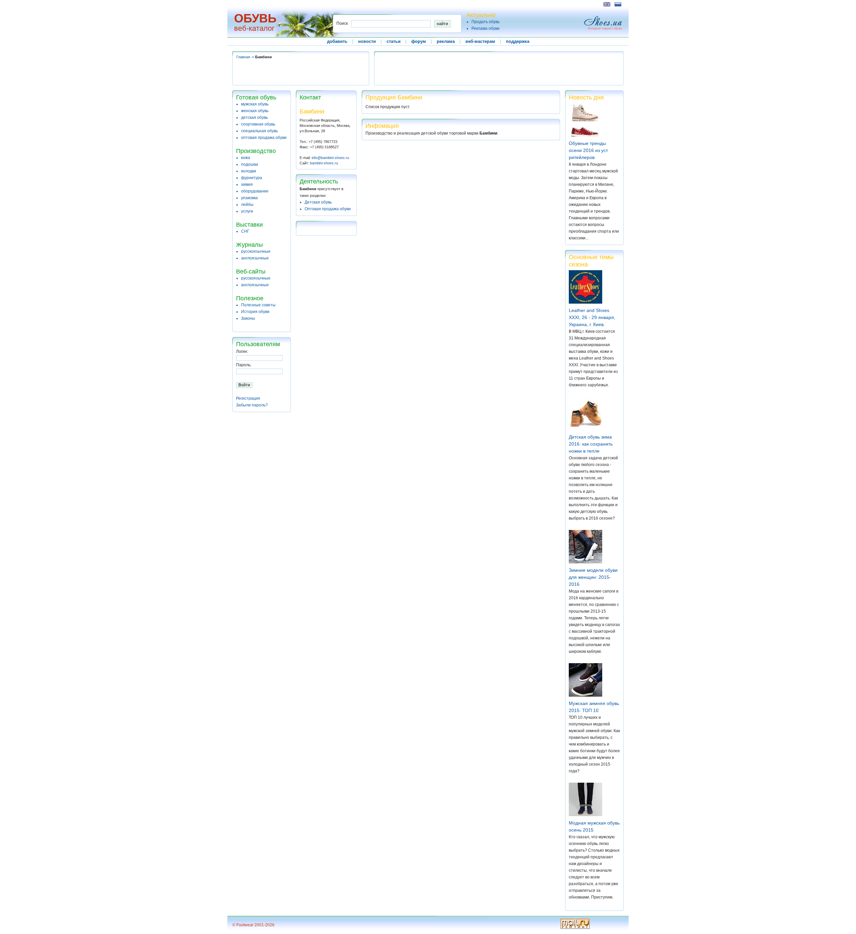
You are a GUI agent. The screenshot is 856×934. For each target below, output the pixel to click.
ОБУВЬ (255, 18)
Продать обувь (485, 21)
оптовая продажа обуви (264, 137)
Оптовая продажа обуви (328, 209)
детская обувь (254, 117)
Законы (248, 318)
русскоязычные (256, 251)
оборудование (255, 191)
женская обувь (255, 110)
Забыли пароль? (252, 405)
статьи (394, 41)
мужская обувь (255, 104)
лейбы (247, 204)
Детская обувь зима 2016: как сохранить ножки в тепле (591, 444)
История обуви (255, 311)
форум (418, 41)
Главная (243, 57)
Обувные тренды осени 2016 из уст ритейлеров (588, 150)
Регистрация (248, 398)
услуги (247, 211)
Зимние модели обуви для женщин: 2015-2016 (593, 577)
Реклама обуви (485, 28)
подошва (249, 164)
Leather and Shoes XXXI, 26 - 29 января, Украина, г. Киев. (592, 317)
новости (367, 41)
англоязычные (255, 258)
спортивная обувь (258, 124)
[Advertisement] (354, 4)
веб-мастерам (480, 41)
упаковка (249, 198)
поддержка (517, 41)
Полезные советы (258, 305)
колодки (248, 171)
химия (247, 184)
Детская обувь (318, 202)
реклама (446, 41)
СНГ (245, 231)
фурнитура (251, 177)
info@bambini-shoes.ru (330, 158)
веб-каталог (254, 28)
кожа (245, 157)
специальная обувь (259, 131)
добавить (337, 41)
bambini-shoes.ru (324, 163)
